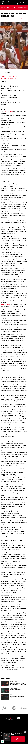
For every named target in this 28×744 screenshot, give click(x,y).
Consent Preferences (13, 730)
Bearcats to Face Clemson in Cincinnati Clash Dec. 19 (17, 697)
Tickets (9, 1)
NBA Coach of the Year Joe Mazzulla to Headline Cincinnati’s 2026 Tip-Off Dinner (18, 684)
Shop (12, 1)
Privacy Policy (4, 730)
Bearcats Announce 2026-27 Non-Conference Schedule (16, 690)
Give (15, 1)
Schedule (20, 7)
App (17, 1)
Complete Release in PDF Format (9, 76)
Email (18, 4)
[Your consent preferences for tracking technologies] (2, 741)
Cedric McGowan (8, 111)
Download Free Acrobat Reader (9, 78)
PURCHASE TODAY (20, 739)
